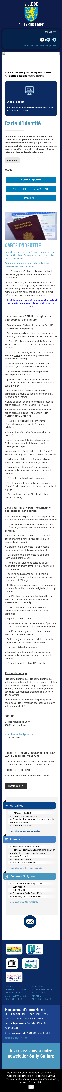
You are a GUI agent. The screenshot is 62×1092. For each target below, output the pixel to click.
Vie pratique (21, 72)
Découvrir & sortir (42, 989)
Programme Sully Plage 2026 (27, 883)
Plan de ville (39, 986)
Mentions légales (41, 999)
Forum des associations (25, 816)
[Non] (58, 1080)
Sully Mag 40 (19, 887)
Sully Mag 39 (19, 890)
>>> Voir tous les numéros (24, 902)
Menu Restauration (15, 996)
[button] (48, 32)
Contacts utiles (13, 999)
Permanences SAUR (23, 825)
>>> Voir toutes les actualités (25, 831)
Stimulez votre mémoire (24, 862)
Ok (31, 1086)
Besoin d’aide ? (16, 786)
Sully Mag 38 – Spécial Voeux (27, 896)
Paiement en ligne (14, 993)
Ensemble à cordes (22, 859)
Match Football (20, 856)
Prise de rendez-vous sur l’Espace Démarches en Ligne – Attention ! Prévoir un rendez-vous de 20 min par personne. (30, 255)
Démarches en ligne (16, 989)
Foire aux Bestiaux (22, 813)
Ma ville (36, 996)
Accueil (9, 72)
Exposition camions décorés (27, 846)
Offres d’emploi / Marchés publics (39, 45)
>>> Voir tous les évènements (26, 868)
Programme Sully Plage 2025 (27, 893)
